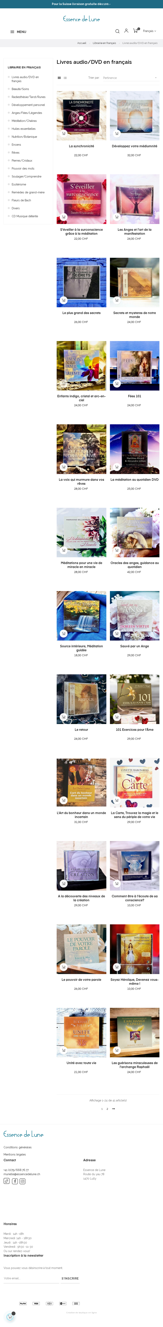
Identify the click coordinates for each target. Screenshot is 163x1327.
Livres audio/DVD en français (25, 79)
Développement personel (28, 105)
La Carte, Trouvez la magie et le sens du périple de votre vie (134, 815)
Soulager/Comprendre (26, 176)
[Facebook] (14, 1181)
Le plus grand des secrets (81, 313)
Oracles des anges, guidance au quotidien (135, 565)
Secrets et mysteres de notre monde (134, 315)
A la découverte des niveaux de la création (81, 898)
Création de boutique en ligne (81, 1312)
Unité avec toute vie (81, 1063)
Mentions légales (15, 1154)
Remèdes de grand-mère (28, 192)
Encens (16, 144)
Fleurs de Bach (21, 200)
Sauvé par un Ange (134, 646)
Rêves (15, 152)
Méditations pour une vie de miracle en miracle (81, 565)
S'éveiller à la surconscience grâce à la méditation (81, 232)
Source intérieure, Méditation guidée (81, 648)
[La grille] (59, 78)
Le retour (81, 730)
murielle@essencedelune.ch (22, 1174)
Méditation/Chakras (24, 120)
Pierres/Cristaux (22, 160)
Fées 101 (134, 396)
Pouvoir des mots (23, 168)
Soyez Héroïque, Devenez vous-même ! (135, 982)
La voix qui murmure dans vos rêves (81, 482)
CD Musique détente (25, 216)
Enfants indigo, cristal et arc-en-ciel (81, 398)
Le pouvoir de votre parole (81, 980)
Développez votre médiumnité (134, 146)
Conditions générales (18, 1147)
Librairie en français (24, 67)
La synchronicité (81, 146)
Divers (16, 208)
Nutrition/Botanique (24, 136)
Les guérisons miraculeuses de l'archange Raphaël (135, 1065)
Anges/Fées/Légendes (27, 112)
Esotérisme (19, 184)
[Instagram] (22, 1181)
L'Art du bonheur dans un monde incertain (81, 815)
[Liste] (65, 78)
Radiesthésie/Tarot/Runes (29, 97)
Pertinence (130, 77)
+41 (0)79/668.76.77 (16, 1170)
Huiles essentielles (24, 128)
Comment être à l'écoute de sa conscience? (135, 898)
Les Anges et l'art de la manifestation (134, 232)
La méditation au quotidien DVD (135, 480)
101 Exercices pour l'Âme (134, 730)
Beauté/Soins (20, 89)
